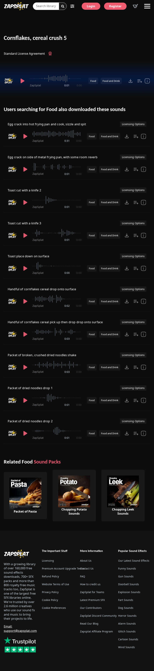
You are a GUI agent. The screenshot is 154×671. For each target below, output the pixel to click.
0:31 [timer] (67, 141)
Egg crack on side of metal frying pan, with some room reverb (53, 157)
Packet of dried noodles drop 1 (30, 388)
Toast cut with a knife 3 (24, 223)
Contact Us (87, 568)
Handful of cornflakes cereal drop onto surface (42, 289)
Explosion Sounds (129, 592)
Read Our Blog (89, 623)
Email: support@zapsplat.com (20, 628)
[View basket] (135, 6)
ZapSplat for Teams (92, 592)
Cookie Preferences (54, 608)
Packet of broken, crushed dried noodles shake (42, 355)
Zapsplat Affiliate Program (96, 631)
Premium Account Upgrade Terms (58, 568)
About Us (85, 560)
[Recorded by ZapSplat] (9, 80)
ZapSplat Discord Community (96, 615)
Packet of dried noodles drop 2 (30, 421)
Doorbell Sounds (128, 584)
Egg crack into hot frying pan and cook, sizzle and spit (47, 124)
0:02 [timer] (67, 306)
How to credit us (90, 584)
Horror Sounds (127, 615)
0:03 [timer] (67, 338)
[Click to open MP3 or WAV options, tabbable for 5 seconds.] (130, 80)
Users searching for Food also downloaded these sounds (64, 109)
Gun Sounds (126, 576)
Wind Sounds (126, 647)
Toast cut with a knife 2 (24, 190)
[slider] (56, 78)
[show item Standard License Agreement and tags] (147, 80)
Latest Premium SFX (92, 600)
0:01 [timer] (66, 85)
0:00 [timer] (79, 85)
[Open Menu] (147, 6)
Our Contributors (91, 608)
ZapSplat (35, 85)
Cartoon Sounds (128, 639)
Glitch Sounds (127, 631)
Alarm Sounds (127, 623)
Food (93, 81)
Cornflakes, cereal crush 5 (35, 38)
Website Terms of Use (55, 584)
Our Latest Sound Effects (133, 560)
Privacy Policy (50, 592)
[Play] (22, 80)
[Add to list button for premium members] (140, 80)
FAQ (82, 576)
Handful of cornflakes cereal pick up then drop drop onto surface (55, 322)
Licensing (48, 560)
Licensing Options (133, 124)
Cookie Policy (50, 600)
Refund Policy (50, 576)
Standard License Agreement (24, 54)
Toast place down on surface (28, 256)
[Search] (62, 6)
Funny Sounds (127, 568)
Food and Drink (111, 81)
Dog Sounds (125, 608)
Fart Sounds (125, 600)
